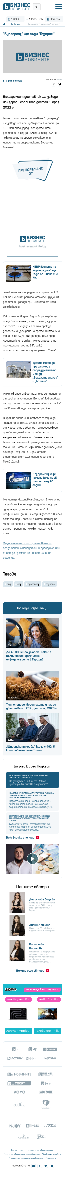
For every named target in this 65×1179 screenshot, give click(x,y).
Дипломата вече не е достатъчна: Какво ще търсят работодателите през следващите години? (29, 818)
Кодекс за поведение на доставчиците (22, 1154)
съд (9, 584)
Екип (22, 1150)
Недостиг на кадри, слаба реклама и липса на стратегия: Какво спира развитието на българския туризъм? (31, 795)
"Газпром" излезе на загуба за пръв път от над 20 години (44, 479)
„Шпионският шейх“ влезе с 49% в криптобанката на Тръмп (30, 748)
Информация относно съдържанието (26, 1158)
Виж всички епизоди (20, 837)
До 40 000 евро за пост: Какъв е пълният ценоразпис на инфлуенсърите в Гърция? (29, 655)
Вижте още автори (30, 970)
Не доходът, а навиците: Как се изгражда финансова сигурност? (28, 777)
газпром (50, 584)
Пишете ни (51, 1158)
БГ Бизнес (16, 24)
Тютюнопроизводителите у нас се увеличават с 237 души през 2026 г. (31, 706)
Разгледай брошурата (42, 989)
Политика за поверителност (40, 1150)
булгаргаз (33, 584)
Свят (11, 645)
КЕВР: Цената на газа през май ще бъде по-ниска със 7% (45, 272)
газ (19, 584)
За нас (14, 1150)
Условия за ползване (51, 1154)
